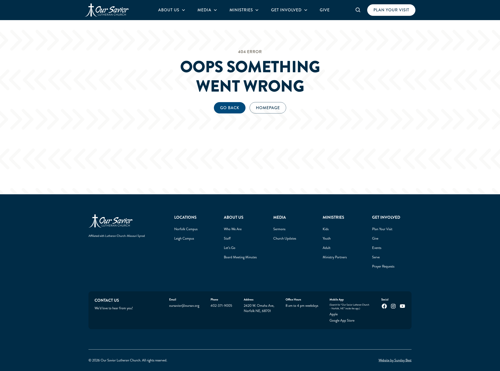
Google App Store (341, 320)
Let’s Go (229, 247)
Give (325, 10)
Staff (227, 238)
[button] (171, 10)
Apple (333, 314)
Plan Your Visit (382, 229)
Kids (326, 229)
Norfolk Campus (185, 229)
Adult (326, 247)
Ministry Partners (335, 257)
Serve (376, 257)
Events (376, 247)
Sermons (279, 229)
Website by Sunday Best (395, 360)
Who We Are (233, 229)
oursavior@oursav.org (184, 305)
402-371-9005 (221, 305)
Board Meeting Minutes (240, 257)
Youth (327, 238)
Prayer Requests (383, 266)
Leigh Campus (184, 238)
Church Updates (284, 238)
